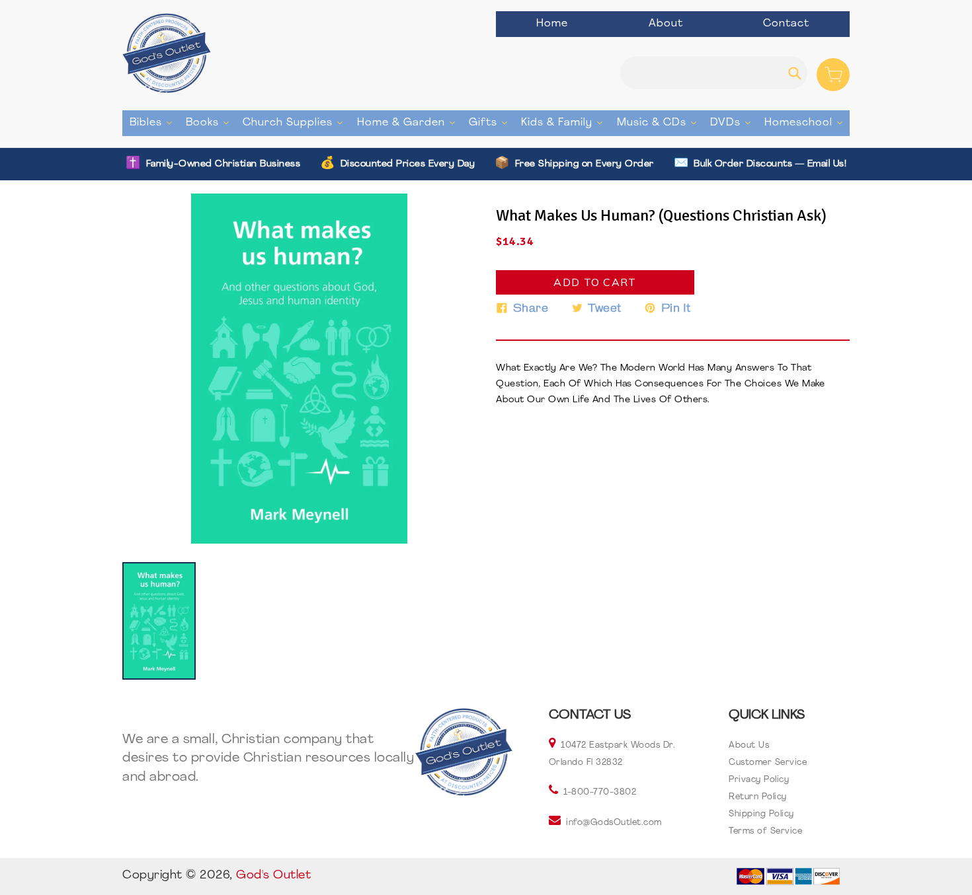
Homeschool (806, 122)
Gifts (491, 122)
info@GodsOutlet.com (614, 822)
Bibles (154, 122)
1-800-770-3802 (599, 792)
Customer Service (768, 762)
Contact (786, 23)
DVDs (733, 122)
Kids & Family (565, 122)
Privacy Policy (759, 779)
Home (552, 23)
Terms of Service (765, 831)
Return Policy (758, 797)
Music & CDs (660, 122)
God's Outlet (273, 876)
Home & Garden (409, 122)
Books (210, 122)
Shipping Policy (761, 814)
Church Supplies (296, 122)
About (666, 23)
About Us (749, 745)
